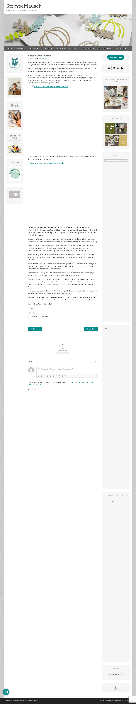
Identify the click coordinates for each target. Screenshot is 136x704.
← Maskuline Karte (35, 329)
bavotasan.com (124, 701)
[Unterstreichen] (44, 376)
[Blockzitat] (56, 376)
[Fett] (38, 376)
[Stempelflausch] (68, 23)
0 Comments (42, 58)
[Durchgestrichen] (47, 376)
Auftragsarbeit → (90, 329)
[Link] (62, 376)
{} (65, 376)
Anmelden (93, 362)
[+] (68, 376)
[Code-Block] (59, 376)
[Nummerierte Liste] (50, 376)
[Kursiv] (41, 376)
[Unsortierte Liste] (53, 376)
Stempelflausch (24, 6)
